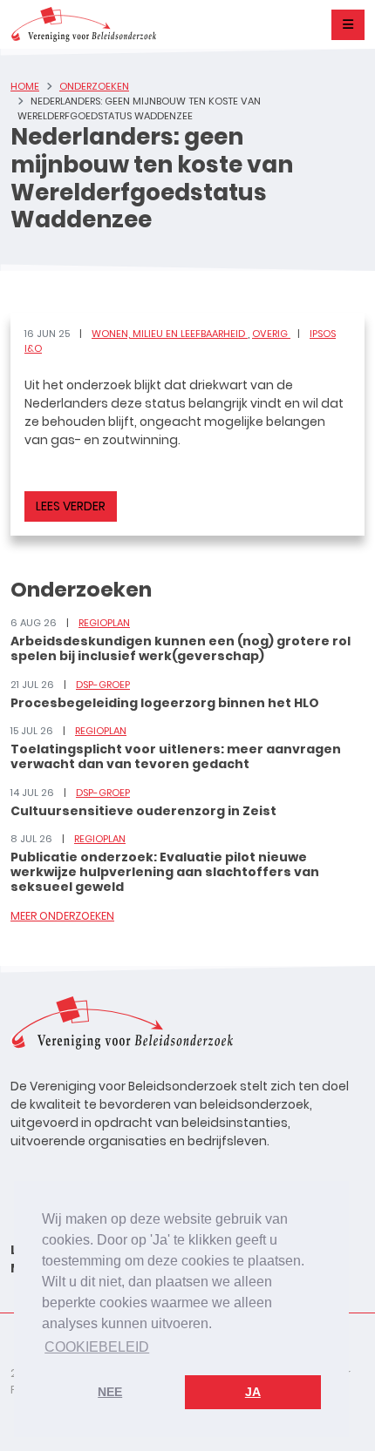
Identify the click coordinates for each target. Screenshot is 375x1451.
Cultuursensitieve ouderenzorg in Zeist (143, 811)
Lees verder (71, 506)
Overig (271, 334)
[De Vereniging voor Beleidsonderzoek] (83, 24)
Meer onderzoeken (62, 915)
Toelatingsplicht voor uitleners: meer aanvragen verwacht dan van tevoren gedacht (175, 756)
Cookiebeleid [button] (96, 1347)
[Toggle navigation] (348, 25)
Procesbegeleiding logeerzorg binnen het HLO (164, 703)
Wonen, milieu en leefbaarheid (170, 334)
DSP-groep (103, 685)
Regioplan (104, 623)
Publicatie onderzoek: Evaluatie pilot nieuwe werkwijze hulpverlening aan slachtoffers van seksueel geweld (164, 871)
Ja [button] (253, 1392)
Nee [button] (110, 1392)
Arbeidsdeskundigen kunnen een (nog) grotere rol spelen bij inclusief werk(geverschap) (180, 648)
